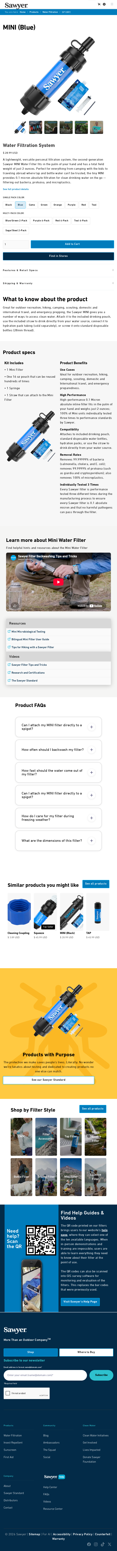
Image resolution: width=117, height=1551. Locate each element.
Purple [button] (72, 205)
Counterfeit (102, 1534)
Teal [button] (94, 205)
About (7, 1486)
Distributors (11, 1500)
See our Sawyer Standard (49, 1080)
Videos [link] (47, 1502)
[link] (16, 6)
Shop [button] (30, 1352)
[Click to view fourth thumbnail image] (66, 127)
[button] (102, 4)
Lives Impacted (91, 1450)
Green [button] (44, 205)
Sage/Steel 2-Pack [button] (15, 230)
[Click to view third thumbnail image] (51, 127)
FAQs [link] (46, 1494)
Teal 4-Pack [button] (80, 221)
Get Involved (90, 1443)
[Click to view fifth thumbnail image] (81, 127)
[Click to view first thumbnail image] (20, 127)
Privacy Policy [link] (83, 1534)
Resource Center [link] (53, 1509)
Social (46, 1457)
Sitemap (34, 1534)
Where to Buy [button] (86, 1352)
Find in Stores (58, 256)
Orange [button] (58, 205)
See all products (96, 884)
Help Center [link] (50, 1487)
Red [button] (84, 205)
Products (34, 12)
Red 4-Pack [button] (61, 221)
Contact (8, 1508)
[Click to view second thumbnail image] (35, 127)
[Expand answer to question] (91, 727)
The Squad (49, 1450)
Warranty (58, 1539)
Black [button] (8, 205)
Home (23, 12)
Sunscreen (10, 1450)
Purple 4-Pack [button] (41, 221)
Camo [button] (32, 205)
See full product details (16, 189)
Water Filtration (50, 12)
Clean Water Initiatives (96, 1435)
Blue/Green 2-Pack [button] (16, 221)
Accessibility (62, 1534)
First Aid (9, 1457)
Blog (45, 1435)
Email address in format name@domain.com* (23, 1367)
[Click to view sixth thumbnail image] (96, 127)
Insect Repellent (13, 1443)
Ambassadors (51, 1443)
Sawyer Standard (14, 1493)
